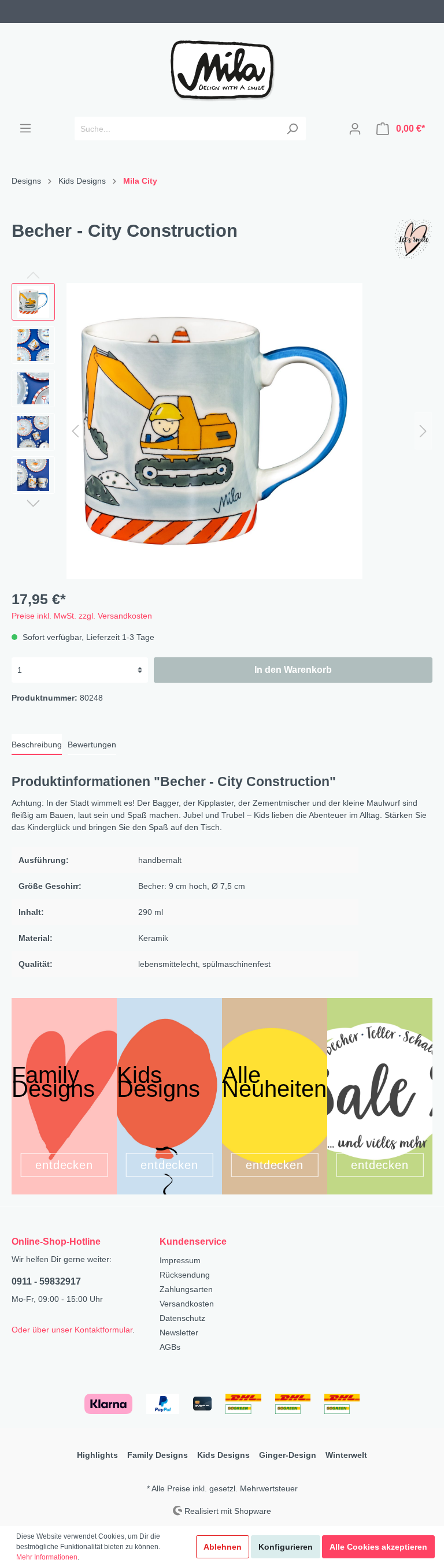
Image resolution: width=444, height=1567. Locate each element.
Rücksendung (185, 1274)
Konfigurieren (285, 1546)
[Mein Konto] (355, 128)
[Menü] (25, 128)
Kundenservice (193, 1241)
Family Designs (157, 1455)
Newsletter (179, 1332)
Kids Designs (223, 1455)
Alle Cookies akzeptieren (378, 1546)
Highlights (97, 1455)
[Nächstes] (423, 431)
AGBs (170, 1347)
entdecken (64, 1165)
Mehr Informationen (46, 1557)
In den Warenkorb (293, 670)
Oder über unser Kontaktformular (72, 1329)
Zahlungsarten (186, 1289)
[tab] (37, 744)
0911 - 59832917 (46, 1281)
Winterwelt (346, 1455)
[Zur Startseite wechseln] (222, 70)
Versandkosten (187, 1303)
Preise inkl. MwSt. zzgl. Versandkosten (82, 615)
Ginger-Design (287, 1455)
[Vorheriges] (75, 431)
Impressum (180, 1260)
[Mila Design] (412, 239)
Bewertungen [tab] (92, 744)
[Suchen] (292, 128)
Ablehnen (223, 1546)
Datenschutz (182, 1318)
